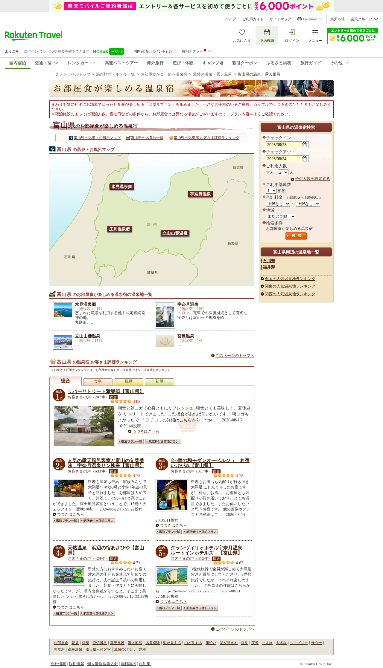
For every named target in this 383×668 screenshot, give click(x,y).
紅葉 (85, 643)
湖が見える (229, 643)
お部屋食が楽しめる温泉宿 (164, 74)
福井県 (269, 267)
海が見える (172, 643)
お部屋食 (61, 643)
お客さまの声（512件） (191, 558)
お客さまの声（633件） (88, 471)
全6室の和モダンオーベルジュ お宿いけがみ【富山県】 (210, 463)
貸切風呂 (99, 643)
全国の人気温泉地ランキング (290, 278)
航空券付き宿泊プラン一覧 (162, 441)
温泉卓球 (152, 643)
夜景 (255, 643)
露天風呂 (117, 643)
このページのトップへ (234, 355)
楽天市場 (337, 19)
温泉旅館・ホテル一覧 (116, 74)
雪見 (244, 643)
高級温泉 (75, 649)
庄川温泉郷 (119, 229)
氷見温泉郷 (121, 186)
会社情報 (58, 663)
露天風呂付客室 (98, 649)
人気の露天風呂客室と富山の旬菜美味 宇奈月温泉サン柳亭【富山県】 (106, 463)
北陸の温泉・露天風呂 (212, 74)
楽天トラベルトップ (72, 74)
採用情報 (76, 663)
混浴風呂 (135, 643)
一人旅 (267, 643)
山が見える (193, 643)
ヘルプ (230, 19)
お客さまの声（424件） (88, 558)
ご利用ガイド (253, 19)
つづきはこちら (145, 431)
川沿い (211, 643)
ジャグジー (299, 643)
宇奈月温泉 (200, 194)
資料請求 (128, 663)
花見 (75, 643)
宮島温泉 (185, 336)
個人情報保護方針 (102, 663)
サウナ (316, 643)
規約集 (145, 663)
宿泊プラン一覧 (131, 441)
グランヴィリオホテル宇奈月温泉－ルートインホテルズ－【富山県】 (209, 550)
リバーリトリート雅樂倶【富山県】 (106, 391)
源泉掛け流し (125, 649)
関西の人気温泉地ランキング (290, 294)
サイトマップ (280, 19)
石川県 (269, 260)
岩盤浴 (59, 649)
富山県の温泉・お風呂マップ (97, 138)
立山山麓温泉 (175, 233)
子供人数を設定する (312, 178)
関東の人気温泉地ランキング (290, 286)
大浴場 (281, 643)
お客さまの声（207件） (88, 397)
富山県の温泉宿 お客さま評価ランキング (206, 138)
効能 (142, 649)
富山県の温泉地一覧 (147, 138)
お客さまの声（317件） (191, 471)
